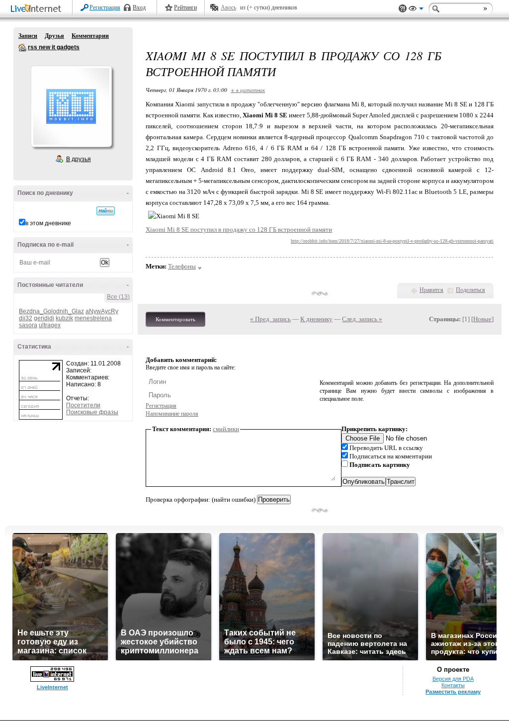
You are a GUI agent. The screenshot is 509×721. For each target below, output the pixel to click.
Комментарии (90, 35)
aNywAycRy (101, 311)
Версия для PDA (453, 679)
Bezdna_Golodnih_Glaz (51, 311)
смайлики (226, 429)
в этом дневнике (48, 223)
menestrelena (93, 318)
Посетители (83, 405)
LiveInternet (38, 9)
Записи (27, 35)
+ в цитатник (248, 89)
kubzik (64, 318)
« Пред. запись (270, 319)
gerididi (44, 318)
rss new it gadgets (22, 48)
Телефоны (182, 266)
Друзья (54, 35)
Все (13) (118, 296)
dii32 (25, 318)
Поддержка (403, 8)
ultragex (50, 325)
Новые (482, 319)
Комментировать (175, 319)
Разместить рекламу (453, 692)
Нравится (431, 289)
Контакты (453, 685)
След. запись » (362, 319)
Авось (228, 7)
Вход (139, 7)
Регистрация (104, 7)
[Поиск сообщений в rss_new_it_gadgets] (105, 210)
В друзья (78, 159)
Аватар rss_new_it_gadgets (71, 106)
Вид (416, 10)
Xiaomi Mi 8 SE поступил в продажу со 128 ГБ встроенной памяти (239, 229)
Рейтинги (185, 7)
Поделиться (470, 289)
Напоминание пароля (172, 413)
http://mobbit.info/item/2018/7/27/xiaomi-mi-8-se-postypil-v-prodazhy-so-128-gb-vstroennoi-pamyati (392, 241)
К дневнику (316, 319)
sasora (28, 325)
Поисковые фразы (92, 412)
